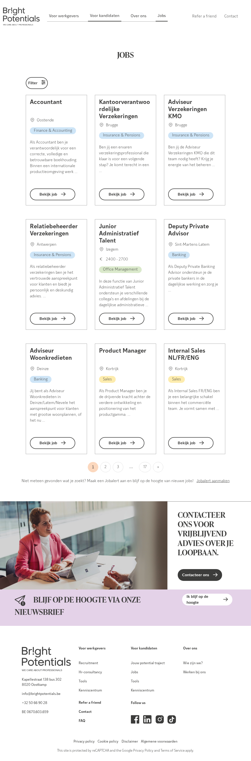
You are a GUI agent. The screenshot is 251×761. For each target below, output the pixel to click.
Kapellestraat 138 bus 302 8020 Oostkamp (42, 682)
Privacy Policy (143, 751)
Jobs (134, 672)
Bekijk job (48, 194)
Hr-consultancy (90, 672)
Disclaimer (130, 742)
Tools (83, 681)
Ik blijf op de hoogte (197, 599)
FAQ (82, 721)
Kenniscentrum (90, 690)
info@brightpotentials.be (41, 694)
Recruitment (88, 663)
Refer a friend (90, 703)
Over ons (190, 648)
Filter (33, 83)
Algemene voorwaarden (159, 742)
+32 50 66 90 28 (34, 703)
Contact (85, 712)
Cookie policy (108, 742)
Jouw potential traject (148, 663)
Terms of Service (173, 751)
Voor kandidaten (144, 648)
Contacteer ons (195, 575)
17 (145, 467)
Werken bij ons (194, 672)
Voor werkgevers (92, 648)
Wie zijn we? (193, 663)
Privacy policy (84, 742)
